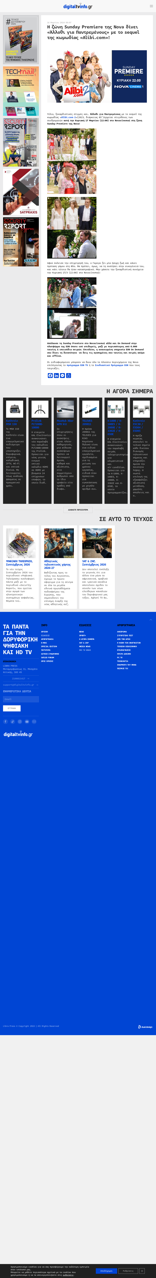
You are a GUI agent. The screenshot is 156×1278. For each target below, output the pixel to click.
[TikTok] (12, 721)
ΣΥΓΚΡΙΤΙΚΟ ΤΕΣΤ (125, 635)
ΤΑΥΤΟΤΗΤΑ (45, 650)
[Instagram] (19, 721)
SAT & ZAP (84, 642)
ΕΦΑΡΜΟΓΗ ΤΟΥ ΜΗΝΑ (126, 664)
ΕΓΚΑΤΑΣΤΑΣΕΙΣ (124, 650)
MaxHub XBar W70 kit (65, 422)
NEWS (81, 631)
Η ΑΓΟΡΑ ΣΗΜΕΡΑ (86, 639)
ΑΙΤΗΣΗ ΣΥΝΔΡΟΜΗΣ (50, 653)
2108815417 (18, 678)
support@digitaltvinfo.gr (18, 684)
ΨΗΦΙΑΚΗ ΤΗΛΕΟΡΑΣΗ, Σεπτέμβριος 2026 (19, 563)
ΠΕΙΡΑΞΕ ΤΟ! (122, 668)
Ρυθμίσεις (128, 1271)
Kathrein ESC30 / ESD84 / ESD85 (139, 426)
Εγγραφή (12, 708)
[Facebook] (5, 721)
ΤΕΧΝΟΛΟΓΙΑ (122, 661)
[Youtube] (27, 721)
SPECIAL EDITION (49, 646)
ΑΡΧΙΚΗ (44, 631)
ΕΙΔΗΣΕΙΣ (45, 635)
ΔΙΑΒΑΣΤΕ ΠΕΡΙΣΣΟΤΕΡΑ (78, 509)
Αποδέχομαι (106, 1271)
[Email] (34, 721)
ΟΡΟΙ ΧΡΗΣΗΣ (47, 661)
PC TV (119, 657)
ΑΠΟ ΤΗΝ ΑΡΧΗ (123, 639)
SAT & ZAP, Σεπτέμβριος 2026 (94, 563)
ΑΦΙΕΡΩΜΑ (122, 631)
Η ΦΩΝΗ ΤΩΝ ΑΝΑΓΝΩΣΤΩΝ (129, 642)
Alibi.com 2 (68, 117)
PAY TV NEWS (85, 650)
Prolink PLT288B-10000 (37, 424)
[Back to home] (78, 6)
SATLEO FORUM (47, 657)
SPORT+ (82, 635)
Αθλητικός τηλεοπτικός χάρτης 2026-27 (57, 564)
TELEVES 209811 (87, 422)
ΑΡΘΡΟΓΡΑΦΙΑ (47, 639)
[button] (151, 6)
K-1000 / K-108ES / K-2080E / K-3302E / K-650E (115, 427)
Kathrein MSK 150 (12, 422)
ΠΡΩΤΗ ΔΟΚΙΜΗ (124, 653)
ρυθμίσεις (68, 1275)
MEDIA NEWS (84, 646)
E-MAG (44, 642)
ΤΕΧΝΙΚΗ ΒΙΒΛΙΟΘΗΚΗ (127, 646)
